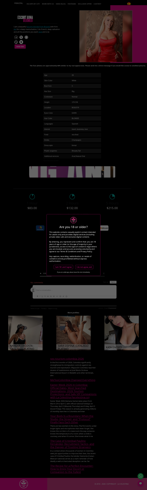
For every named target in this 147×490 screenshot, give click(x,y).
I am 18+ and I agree (63, 267)
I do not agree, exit (84, 267)
